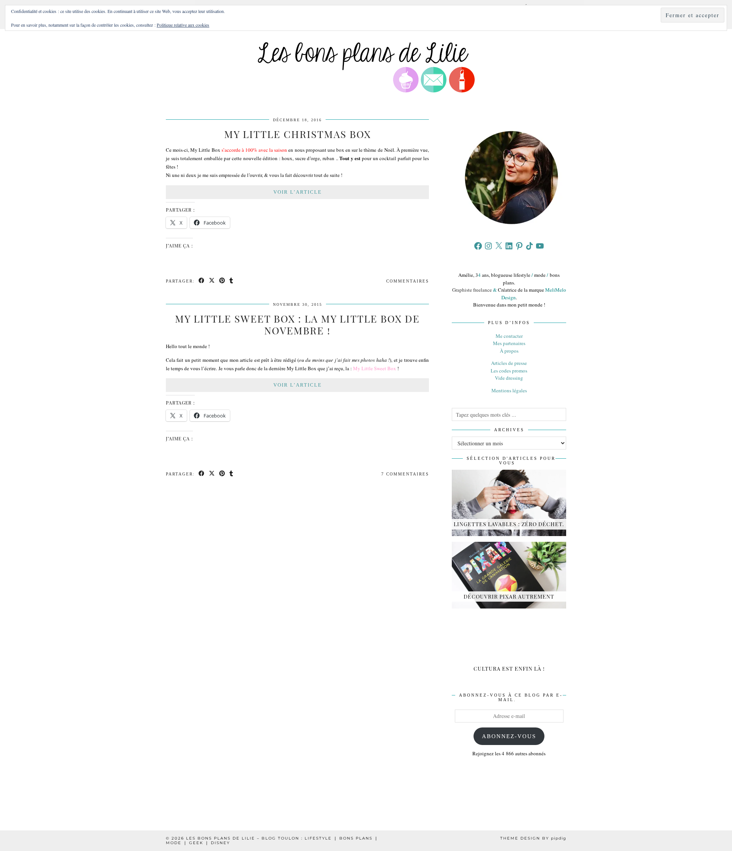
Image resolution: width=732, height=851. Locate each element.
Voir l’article (297, 192)
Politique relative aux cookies (183, 25)
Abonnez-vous (509, 736)
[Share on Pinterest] (222, 281)
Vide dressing (509, 377)
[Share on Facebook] (202, 281)
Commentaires (407, 281)
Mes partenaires (509, 343)
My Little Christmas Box (297, 134)
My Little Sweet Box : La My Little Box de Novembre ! (297, 324)
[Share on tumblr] (232, 281)
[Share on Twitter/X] (212, 281)
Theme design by (533, 838)
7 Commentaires (405, 474)
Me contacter (509, 335)
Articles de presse (509, 363)
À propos (509, 350)
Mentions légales (509, 390)
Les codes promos (509, 370)
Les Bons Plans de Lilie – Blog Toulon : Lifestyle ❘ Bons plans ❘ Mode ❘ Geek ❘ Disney (272, 840)
